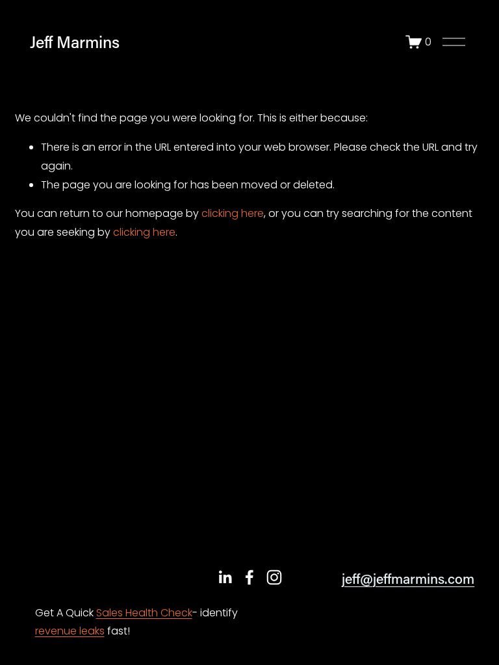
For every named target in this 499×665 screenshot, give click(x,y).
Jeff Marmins (75, 42)
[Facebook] (249, 577)
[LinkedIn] (225, 577)
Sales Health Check (144, 612)
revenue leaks (70, 630)
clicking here (232, 213)
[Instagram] (274, 577)
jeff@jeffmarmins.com (408, 579)
